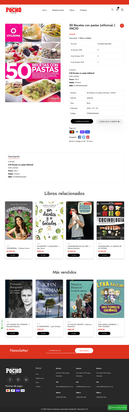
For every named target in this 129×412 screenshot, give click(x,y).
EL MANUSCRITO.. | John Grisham (48, 326)
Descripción (14, 156)
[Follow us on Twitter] (83, 137)
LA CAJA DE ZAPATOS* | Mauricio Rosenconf (80, 325)
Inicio (44, 10)
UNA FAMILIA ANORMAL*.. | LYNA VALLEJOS (108, 325)
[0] (117, 10)
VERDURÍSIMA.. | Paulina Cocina (18, 248)
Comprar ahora (82, 121)
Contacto (83, 10)
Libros (72, 10)
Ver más (12, 255)
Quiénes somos (58, 10)
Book (88, 103)
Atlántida (90, 98)
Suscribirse (84, 350)
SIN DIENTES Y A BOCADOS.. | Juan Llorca (48, 247)
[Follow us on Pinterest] (87, 137)
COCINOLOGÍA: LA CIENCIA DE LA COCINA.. (109, 247)
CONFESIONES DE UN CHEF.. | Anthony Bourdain (79, 247)
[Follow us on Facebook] (79, 137)
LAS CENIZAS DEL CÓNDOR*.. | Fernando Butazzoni (18, 325)
